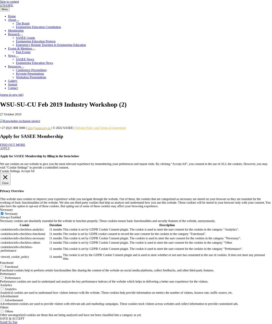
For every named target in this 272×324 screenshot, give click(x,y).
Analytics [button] (6, 285)
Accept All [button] (27, 171)
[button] (12, 144)
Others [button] (4, 307)
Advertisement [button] (9, 296)
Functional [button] (6, 262)
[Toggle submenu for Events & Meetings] (33, 49)
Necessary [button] (6, 209)
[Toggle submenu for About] (17, 21)
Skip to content (9, 1)
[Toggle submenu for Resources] (22, 67)
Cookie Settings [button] (10, 171)
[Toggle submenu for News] (17, 56)
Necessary (11, 213)
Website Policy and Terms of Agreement (100, 128)
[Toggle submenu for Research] (21, 35)
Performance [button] (8, 274)
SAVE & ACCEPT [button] (12, 318)
